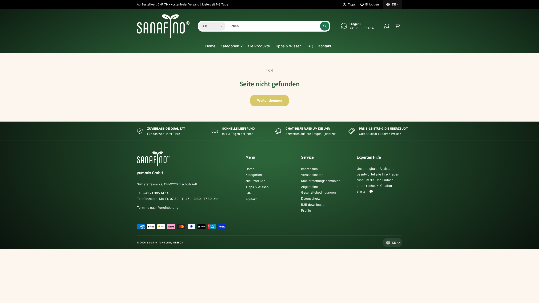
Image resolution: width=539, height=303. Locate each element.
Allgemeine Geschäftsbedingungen (318, 189)
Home (249, 169)
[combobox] (278, 26)
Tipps (352, 4)
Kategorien (229, 46)
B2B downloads (312, 205)
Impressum (309, 169)
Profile (306, 211)
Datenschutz (310, 199)
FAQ (248, 193)
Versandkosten (312, 175)
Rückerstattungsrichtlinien (320, 181)
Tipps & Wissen (257, 187)
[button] (397, 26)
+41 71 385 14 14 (156, 193)
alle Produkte (255, 181)
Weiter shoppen (269, 100)
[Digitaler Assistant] (386, 26)
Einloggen (372, 4)
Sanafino (152, 242)
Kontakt (251, 199)
